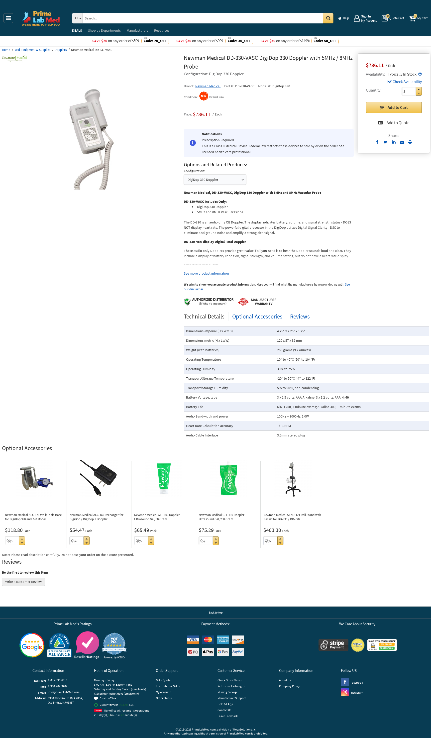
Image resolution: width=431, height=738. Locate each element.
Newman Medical (207, 86)
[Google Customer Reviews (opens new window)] (31, 646)
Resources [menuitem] (161, 30)
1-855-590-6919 (57, 680)
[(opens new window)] (91, 188)
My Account (163, 692)
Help (346, 18)
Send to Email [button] (402, 142)
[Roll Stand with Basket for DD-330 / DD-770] (292, 478)
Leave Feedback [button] (227, 716)
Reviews (300, 316)
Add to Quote (398, 122)
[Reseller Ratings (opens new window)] (86, 645)
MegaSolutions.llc (244, 729)
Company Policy (289, 686)
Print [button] (410, 141)
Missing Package (227, 692)
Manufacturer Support (231, 698)
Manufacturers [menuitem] (137, 30)
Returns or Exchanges (230, 686)
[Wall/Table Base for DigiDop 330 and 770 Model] (34, 478)
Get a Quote (163, 680)
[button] (419, 74)
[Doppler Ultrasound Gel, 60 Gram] (163, 478)
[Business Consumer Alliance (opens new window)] (59, 646)
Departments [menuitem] (104, 30)
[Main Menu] (8, 18)
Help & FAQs (225, 704)
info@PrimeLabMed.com (64, 692)
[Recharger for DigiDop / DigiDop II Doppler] (99, 478)
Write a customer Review (23, 581)
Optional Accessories (257, 316)
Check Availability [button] (407, 81)
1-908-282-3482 (57, 686)
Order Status (164, 698)
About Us (285, 680)
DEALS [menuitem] (77, 30)
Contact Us (224, 710)
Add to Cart (398, 107)
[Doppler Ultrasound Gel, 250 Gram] (228, 478)
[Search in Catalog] (328, 18)
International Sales (168, 686)
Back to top (216, 612)
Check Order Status (229, 680)
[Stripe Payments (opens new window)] (333, 645)
